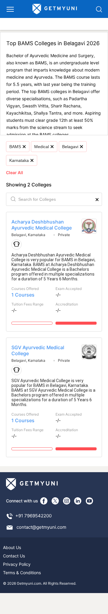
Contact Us (14, 555)
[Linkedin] (78, 501)
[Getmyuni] (55, 9)
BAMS (15, 146)
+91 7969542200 (33, 516)
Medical (41, 146)
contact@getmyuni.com (41, 527)
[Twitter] (55, 501)
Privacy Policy (17, 564)
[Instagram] (66, 501)
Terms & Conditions (22, 572)
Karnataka (19, 160)
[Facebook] (44, 501)
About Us (12, 547)
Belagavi (70, 146)
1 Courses (22, 295)
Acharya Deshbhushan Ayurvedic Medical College (41, 225)
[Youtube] (89, 501)
